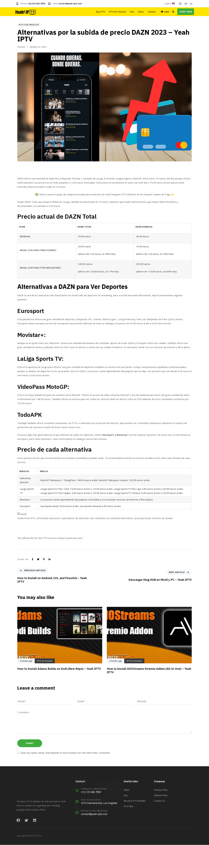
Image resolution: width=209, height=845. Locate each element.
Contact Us (159, 801)
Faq (125, 795)
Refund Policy (161, 795)
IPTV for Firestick (117, 11)
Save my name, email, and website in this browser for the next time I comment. (65, 752)
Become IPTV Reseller (135, 801)
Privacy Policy (161, 790)
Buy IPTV (100, 11)
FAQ (132, 11)
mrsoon (21, 46)
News (141, 11)
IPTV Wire (128, 806)
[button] (170, 4)
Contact (152, 11)
